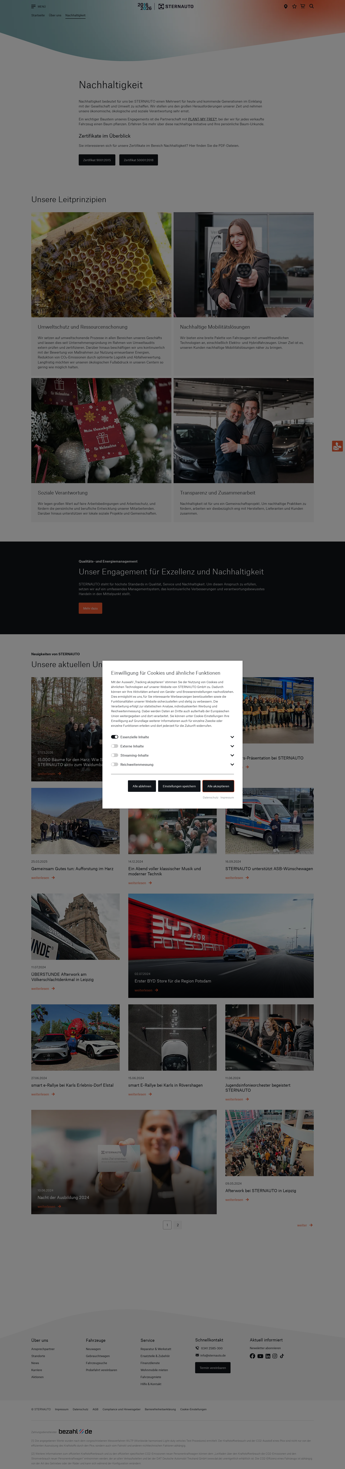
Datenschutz (210, 797)
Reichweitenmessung (136, 764)
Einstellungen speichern (179, 786)
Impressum (227, 797)
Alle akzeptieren (218, 786)
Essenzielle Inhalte (134, 737)
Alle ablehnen (142, 786)
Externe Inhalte (132, 746)
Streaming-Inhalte (134, 755)
